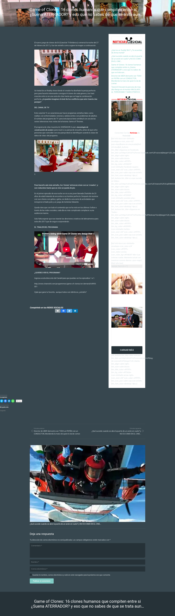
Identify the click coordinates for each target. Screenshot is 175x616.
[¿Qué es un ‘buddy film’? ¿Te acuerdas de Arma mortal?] (126, 102)
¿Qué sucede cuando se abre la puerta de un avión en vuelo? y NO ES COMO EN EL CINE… (126, 58)
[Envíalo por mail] (57, 311)
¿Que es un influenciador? (120, 297)
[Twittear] (69, 311)
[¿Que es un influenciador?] (126, 275)
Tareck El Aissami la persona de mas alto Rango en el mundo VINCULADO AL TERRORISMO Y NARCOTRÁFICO (126, 89)
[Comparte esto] (63, 311)
